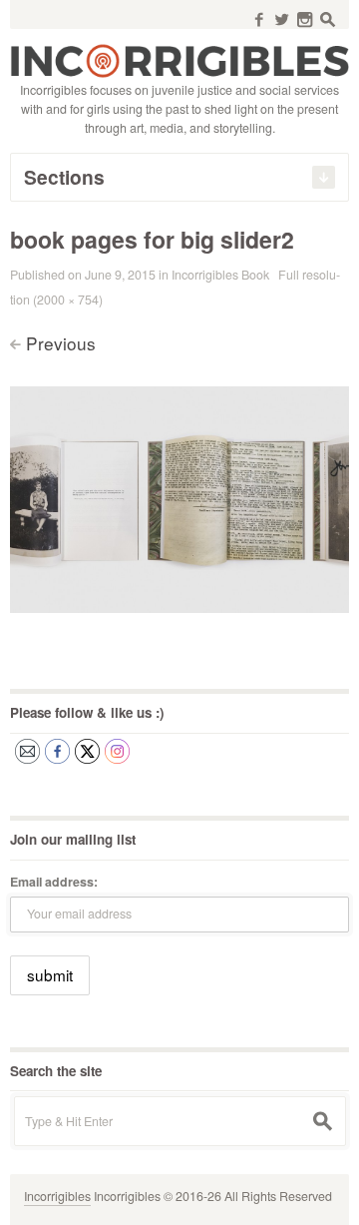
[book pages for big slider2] (179, 496)
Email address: (54, 882)
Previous (61, 342)
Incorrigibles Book (220, 275)
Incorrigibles (57, 1196)
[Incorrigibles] (179, 60)
